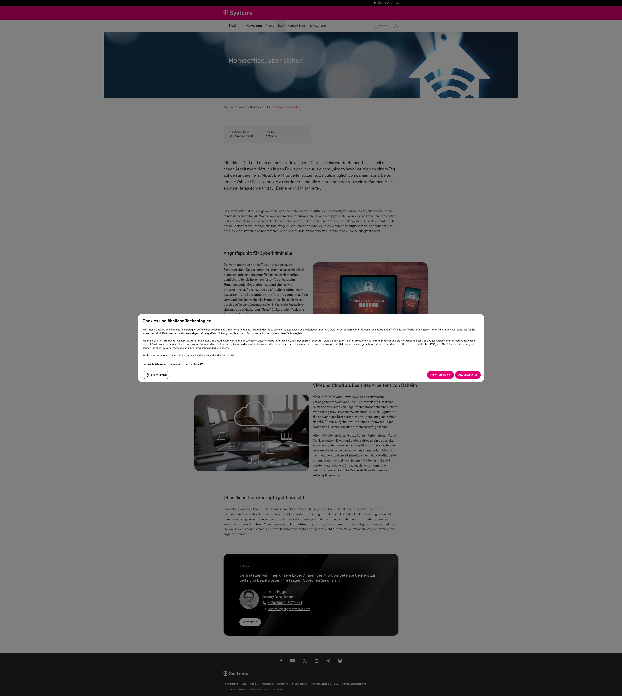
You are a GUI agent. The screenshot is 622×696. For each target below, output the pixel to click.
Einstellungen (158, 374)
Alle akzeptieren (468, 374)
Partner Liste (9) (194, 364)
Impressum (175, 364)
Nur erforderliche (440, 374)
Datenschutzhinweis (154, 364)
